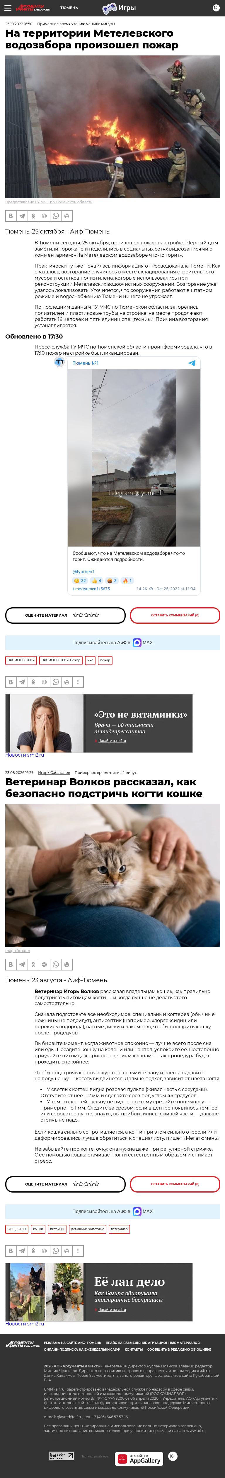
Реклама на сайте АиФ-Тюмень (72, 1343)
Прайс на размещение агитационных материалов (153, 1343)
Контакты (134, 1350)
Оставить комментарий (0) (175, 615)
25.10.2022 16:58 (19, 24)
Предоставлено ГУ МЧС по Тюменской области (49, 202)
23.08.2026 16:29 (19, 772)
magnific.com (17, 950)
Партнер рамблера (94, 1456)
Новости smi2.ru (24, 755)
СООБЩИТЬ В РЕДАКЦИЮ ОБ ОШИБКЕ (179, 1350)
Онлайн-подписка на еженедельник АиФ (82, 1350)
